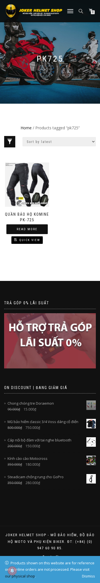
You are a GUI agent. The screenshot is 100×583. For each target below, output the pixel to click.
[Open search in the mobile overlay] (81, 11)
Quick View (29, 240)
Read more (27, 229)
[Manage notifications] (12, 570)
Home (26, 127)
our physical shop (20, 576)
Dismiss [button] (88, 576)
